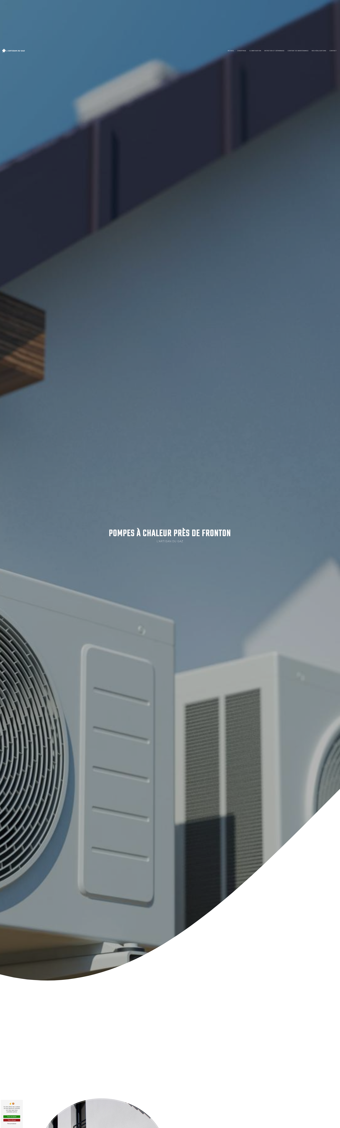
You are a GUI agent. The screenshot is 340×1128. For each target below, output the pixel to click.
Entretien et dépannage (274, 51)
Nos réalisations (319, 51)
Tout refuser (12, 1120)
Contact (333, 51)
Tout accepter (11, 1116)
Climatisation (255, 51)
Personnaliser (11, 1123)
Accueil (231, 51)
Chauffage (241, 51)
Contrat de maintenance (298, 51)
